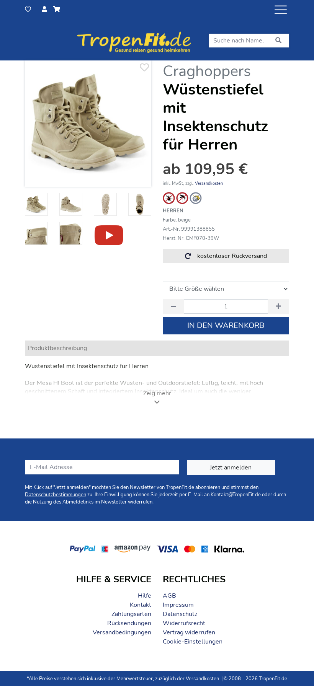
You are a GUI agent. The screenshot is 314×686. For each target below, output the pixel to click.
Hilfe (144, 595)
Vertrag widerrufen (189, 632)
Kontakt (140, 605)
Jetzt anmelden (231, 467)
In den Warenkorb (226, 325)
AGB (169, 595)
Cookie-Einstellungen (192, 641)
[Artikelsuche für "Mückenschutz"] (182, 197)
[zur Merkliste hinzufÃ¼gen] (144, 68)
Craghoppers (207, 71)
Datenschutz (180, 614)
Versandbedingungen (122, 632)
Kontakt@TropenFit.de (236, 494)
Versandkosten (209, 183)
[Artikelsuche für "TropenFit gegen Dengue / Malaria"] (196, 197)
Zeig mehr (157, 393)
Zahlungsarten (131, 614)
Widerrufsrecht (184, 623)
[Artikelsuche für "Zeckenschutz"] (169, 197)
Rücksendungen (129, 623)
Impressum (178, 605)
